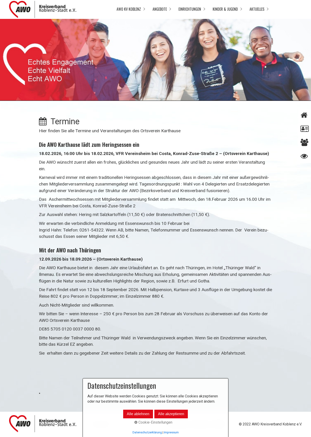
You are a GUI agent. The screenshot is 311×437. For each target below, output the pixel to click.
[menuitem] (130, 9)
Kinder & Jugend (225, 9)
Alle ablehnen (138, 414)
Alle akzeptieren (171, 414)
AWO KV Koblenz (129, 9)
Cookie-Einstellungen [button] (155, 422)
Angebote (160, 9)
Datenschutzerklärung (147, 432)
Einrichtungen (189, 9)
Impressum (171, 432)
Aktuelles (257, 9)
